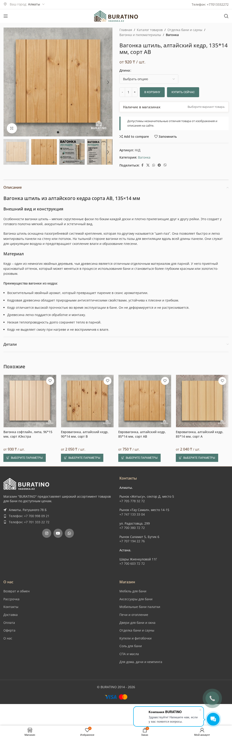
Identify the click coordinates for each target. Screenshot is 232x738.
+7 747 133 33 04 (132, 514)
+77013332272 (218, 4)
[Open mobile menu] (5, 16)
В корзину (152, 92)
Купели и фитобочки (135, 638)
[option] (58, 132)
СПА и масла (129, 654)
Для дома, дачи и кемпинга (140, 662)
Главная (125, 30)
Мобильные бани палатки (139, 607)
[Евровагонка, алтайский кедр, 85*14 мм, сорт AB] (144, 401)
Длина (124, 70)
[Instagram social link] (46, 533)
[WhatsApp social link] (153, 165)
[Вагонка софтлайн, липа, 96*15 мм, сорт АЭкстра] (29, 401)
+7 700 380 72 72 (132, 528)
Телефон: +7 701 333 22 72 (29, 522)
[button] (7, 82)
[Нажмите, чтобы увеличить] (12, 128)
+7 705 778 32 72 (132, 501)
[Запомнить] (50, 381)
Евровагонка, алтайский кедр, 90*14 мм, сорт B (85, 434)
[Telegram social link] (159, 165)
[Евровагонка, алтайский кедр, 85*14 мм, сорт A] (202, 401)
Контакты (10, 607)
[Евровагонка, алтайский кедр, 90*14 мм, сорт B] (87, 401)
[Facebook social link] (142, 165)
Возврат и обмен (16, 591)
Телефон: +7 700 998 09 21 (29, 516)
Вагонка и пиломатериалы (140, 35)
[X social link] (148, 165)
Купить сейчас (183, 92)
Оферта (9, 630)
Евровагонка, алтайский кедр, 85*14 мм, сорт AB (142, 434)
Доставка (10, 615)
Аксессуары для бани (135, 599)
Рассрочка (11, 599)
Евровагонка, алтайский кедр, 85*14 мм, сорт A (199, 434)
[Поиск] (226, 16)
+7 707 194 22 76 (132, 541)
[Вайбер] (165, 165)
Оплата (9, 622)
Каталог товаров (150, 30)
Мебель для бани (132, 591)
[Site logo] (116, 16)
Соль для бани (130, 646)
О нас (7, 638)
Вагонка (172, 35)
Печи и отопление (133, 615)
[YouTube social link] (58, 533)
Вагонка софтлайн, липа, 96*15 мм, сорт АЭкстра (27, 434)
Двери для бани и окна (137, 622)
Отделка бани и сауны (184, 30)
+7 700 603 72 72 (132, 563)
